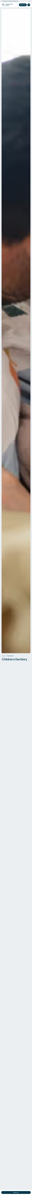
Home (3, 656)
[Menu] (28, 4)
